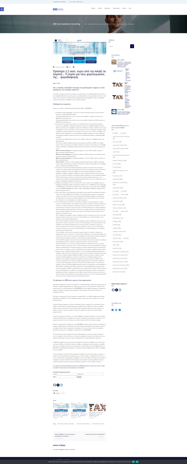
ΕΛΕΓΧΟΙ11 (117, 167)
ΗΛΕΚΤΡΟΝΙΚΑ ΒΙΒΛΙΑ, (120, 198)
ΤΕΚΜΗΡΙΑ (117, 228)
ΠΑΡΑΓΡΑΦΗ (117, 214)
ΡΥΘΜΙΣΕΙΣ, (117, 221)
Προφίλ (93, 8)
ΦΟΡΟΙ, (116, 245)
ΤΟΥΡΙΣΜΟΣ (117, 235)
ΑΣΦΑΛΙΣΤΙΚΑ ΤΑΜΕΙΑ (120, 145)
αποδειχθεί (67, 87)
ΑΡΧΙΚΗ (100, 8)
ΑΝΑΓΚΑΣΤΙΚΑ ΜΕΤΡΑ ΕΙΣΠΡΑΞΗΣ (121, 137)
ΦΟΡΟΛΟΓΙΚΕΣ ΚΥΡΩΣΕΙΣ (120, 255)
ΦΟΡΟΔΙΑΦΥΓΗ (118, 241)
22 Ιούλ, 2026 (120, 60)
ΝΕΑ (130, 8)
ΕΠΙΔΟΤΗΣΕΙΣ (118, 179)
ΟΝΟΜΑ (55, 374)
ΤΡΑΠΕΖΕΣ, (117, 238)
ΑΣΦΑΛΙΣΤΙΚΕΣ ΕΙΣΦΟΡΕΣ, (120, 148)
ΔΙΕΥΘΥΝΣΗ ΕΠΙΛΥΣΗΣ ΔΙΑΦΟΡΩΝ (65, 424)
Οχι (137, 461)
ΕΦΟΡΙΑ (124, 194)
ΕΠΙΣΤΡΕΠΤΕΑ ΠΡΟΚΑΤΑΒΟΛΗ (120, 183)
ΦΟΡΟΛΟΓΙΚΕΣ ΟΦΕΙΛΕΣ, (120, 262)
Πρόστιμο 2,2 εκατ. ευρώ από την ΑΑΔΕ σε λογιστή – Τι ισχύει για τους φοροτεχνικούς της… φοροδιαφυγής (61, 414)
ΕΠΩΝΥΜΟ (80, 374)
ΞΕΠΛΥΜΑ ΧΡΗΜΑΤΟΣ (119, 208)
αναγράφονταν (59, 96)
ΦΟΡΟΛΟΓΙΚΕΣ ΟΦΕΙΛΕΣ (120, 258)
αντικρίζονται (81, 96)
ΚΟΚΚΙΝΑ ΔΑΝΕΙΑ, (119, 204)
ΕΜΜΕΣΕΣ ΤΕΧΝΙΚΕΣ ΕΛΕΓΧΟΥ (120, 171)
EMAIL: (54, 377)
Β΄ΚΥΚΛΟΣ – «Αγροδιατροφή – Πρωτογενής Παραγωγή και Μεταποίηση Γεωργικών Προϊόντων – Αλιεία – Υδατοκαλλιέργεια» (124, 64)
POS (115, 133)
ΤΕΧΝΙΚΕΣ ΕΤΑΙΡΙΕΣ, (119, 231)
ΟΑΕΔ (115, 211)
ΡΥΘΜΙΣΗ (116, 225)
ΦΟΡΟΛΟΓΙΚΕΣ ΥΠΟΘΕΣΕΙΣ (121, 265)
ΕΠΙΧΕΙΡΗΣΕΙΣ (118, 188)
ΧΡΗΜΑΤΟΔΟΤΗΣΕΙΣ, (119, 272)
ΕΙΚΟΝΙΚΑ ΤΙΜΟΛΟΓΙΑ (120, 160)
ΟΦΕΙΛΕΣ (124, 211)
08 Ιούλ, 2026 (127, 69)
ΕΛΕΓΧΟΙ (117, 164)
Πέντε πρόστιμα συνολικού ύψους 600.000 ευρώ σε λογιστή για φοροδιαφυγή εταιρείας (96, 414)
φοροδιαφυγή (86, 87)
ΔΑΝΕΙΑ (116, 152)
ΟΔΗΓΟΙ (124, 8)
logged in (62, 449)
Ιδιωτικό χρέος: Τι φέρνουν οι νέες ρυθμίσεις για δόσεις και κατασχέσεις (128, 76)
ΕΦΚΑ (116, 194)
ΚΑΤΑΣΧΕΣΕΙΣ (118, 201)
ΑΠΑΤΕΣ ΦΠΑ (117, 142)
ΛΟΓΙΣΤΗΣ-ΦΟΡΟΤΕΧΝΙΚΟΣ (83, 424)
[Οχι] (185, 462)
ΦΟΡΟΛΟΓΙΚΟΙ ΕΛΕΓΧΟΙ (98, 424)
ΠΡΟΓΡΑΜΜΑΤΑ (118, 218)
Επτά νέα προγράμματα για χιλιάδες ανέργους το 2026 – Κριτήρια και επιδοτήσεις (124, 113)
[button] (2, 9)
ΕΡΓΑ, (116, 191)
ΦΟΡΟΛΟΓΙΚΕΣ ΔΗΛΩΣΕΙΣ (121, 251)
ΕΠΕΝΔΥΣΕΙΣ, (117, 176)
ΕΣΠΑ (124, 191)
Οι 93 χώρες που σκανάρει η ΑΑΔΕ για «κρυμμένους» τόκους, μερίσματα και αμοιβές (128, 89)
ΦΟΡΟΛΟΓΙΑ (117, 248)
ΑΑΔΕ (123, 133)
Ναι (133, 461)
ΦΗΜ (126, 238)
